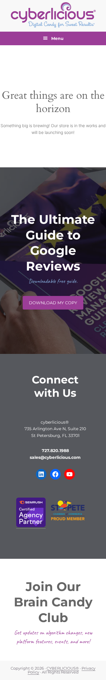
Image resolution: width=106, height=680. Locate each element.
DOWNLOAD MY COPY (53, 302)
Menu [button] (57, 38)
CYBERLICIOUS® (63, 668)
